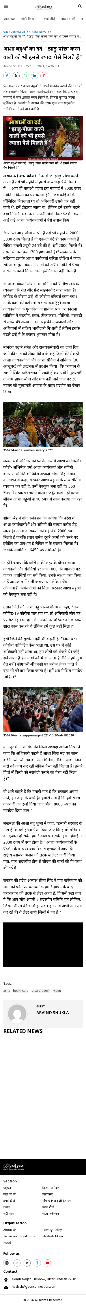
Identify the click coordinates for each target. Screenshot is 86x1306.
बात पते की (68, 19)
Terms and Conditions (19, 1236)
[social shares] (6, 1262)
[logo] (44, 7)
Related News (23, 1031)
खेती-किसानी (29, 19)
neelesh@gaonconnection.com (34, 1287)
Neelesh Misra (52, 1236)
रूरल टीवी (48, 1207)
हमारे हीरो (49, 19)
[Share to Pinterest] (43, 75)
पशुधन (7, 1188)
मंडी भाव (8, 1214)
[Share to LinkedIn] (34, 75)
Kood (7, 1243)
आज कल (9, 19)
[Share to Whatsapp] (25, 75)
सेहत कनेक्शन (50, 1214)
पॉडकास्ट (47, 1195)
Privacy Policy (52, 1230)
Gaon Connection (14, 32)
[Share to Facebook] (6, 75)
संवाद (6, 1207)
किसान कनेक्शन (51, 1188)
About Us (10, 1230)
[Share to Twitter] (16, 75)
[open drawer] (6, 6)
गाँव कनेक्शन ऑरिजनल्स (56, 1201)
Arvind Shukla (12, 66)
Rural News (39, 32)
